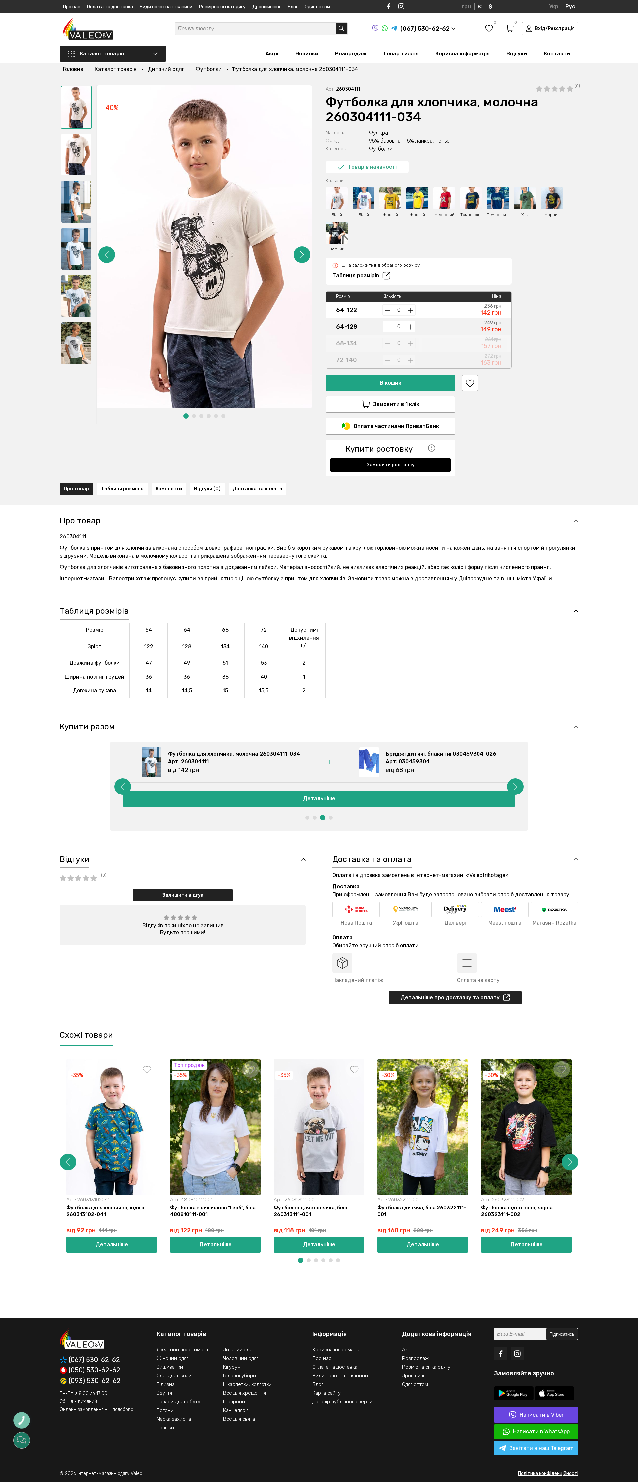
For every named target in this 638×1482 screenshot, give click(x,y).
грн (466, 6)
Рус (570, 6)
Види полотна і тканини (166, 7)
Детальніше (319, 798)
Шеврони (234, 1402)
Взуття (164, 1393)
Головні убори (239, 1376)
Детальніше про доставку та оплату (450, 997)
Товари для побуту (178, 1402)
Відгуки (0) (207, 489)
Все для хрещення (244, 1393)
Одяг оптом (317, 7)
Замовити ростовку (391, 465)
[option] (76, 107)
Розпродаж (351, 54)
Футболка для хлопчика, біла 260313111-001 (310, 1211)
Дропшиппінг (266, 7)
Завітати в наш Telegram (541, 1448)
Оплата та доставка (110, 7)
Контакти (557, 54)
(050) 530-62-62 (94, 1370)
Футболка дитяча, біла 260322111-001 (421, 1211)
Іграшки (165, 1427)
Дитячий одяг (238, 1350)
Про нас (71, 7)
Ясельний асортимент (183, 1350)
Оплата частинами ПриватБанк (396, 426)
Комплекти (169, 489)
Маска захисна (174, 1419)
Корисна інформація (462, 54)
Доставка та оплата (257, 489)
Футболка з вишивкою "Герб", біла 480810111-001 (213, 1211)
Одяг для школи (174, 1376)
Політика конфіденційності (548, 1473)
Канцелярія (236, 1410)
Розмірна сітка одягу (222, 7)
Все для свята (239, 1419)
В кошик (390, 383)
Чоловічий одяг (240, 1358)
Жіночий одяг (172, 1358)
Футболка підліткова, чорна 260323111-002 (517, 1211)
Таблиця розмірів (355, 275)
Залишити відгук (182, 895)
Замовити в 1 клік (396, 404)
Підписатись (561, 1334)
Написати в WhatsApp (541, 1432)
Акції (272, 54)
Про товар (76, 489)
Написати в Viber (542, 1415)
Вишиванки (170, 1367)
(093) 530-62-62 (95, 1381)
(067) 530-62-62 (94, 1359)
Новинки (306, 54)
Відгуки (516, 54)
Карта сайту (326, 1393)
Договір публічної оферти (342, 1402)
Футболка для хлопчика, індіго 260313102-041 (105, 1211)
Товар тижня (401, 54)
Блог (293, 7)
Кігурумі (232, 1367)
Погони (165, 1410)
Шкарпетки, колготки (247, 1384)
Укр (553, 6)
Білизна (166, 1384)
